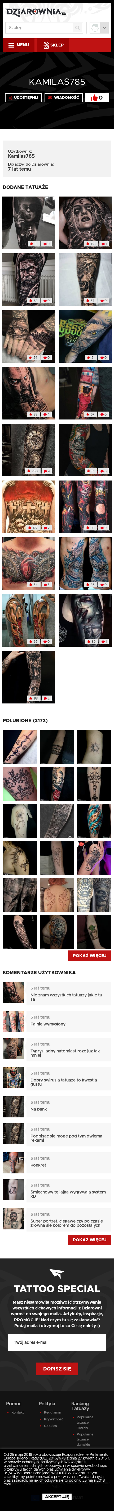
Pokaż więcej (90, 956)
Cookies (50, 1426)
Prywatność (53, 1419)
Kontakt (17, 1412)
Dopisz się (57, 1369)
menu (23, 45)
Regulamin (52, 1412)
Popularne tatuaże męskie (85, 1422)
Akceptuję (57, 1497)
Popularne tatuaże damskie (85, 1440)
